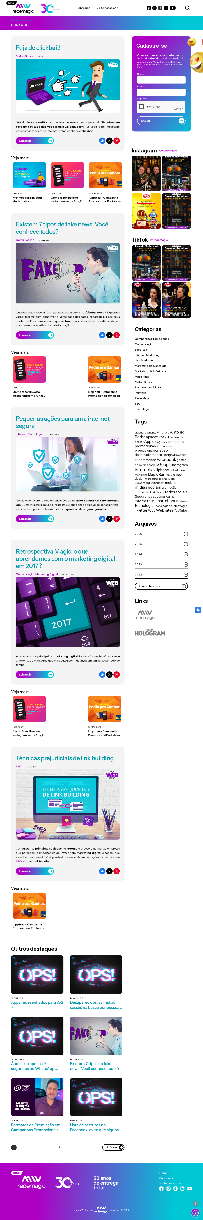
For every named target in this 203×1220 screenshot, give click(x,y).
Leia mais (25, 140)
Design (168, 455)
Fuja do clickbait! (38, 47)
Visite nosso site (170, 1183)
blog (157, 442)
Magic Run (156, 474)
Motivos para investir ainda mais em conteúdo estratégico (28, 199)
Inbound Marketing (147, 355)
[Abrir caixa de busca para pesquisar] (187, 8)
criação (161, 450)
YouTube (180, 510)
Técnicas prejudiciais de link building (65, 758)
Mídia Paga (142, 376)
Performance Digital (148, 387)
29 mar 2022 (95, 193)
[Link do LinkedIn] (166, 8)
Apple (149, 441)
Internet (21, 434)
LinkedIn (174, 470)
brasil (164, 442)
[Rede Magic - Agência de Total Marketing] (64, 1180)
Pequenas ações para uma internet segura (63, 422)
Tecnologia (35, 434)
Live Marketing (144, 360)
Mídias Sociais (25, 56)
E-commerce (145, 460)
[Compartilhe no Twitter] (109, 141)
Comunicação (25, 240)
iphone (163, 470)
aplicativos (155, 437)
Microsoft (157, 483)
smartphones (166, 500)
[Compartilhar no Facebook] (102, 141)
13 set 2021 (56, 193)
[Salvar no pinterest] (116, 141)
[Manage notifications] (195, 1203)
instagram (180, 465)
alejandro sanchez (145, 432)
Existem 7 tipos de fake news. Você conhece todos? (62, 228)
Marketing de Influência (150, 371)
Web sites (164, 510)
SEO (19, 766)
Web (151, 510)
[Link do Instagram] (154, 8)
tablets (183, 501)
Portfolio (140, 392)
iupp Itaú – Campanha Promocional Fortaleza (105, 199)
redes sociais (176, 492)
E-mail (140, 86)
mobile (170, 483)
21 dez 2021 (19, 193)
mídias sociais (148, 487)
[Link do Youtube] (173, 8)
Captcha (141, 98)
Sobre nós (166, 1178)
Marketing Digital (46, 574)
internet (143, 469)
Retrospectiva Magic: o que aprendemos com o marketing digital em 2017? (65, 558)
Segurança (143, 496)
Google (165, 464)
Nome (140, 74)
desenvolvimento (148, 455)
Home (163, 1173)
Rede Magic (143, 398)
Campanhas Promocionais (152, 338)
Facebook (166, 459)
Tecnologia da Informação (170, 505)
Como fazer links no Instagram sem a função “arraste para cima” (67, 199)
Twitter (141, 510)
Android (163, 432)
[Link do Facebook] (149, 8)
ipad (154, 470)
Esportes (141, 349)
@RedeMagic (168, 150)
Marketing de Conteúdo (151, 365)
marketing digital (156, 478)
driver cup (180, 455)
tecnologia (144, 505)
